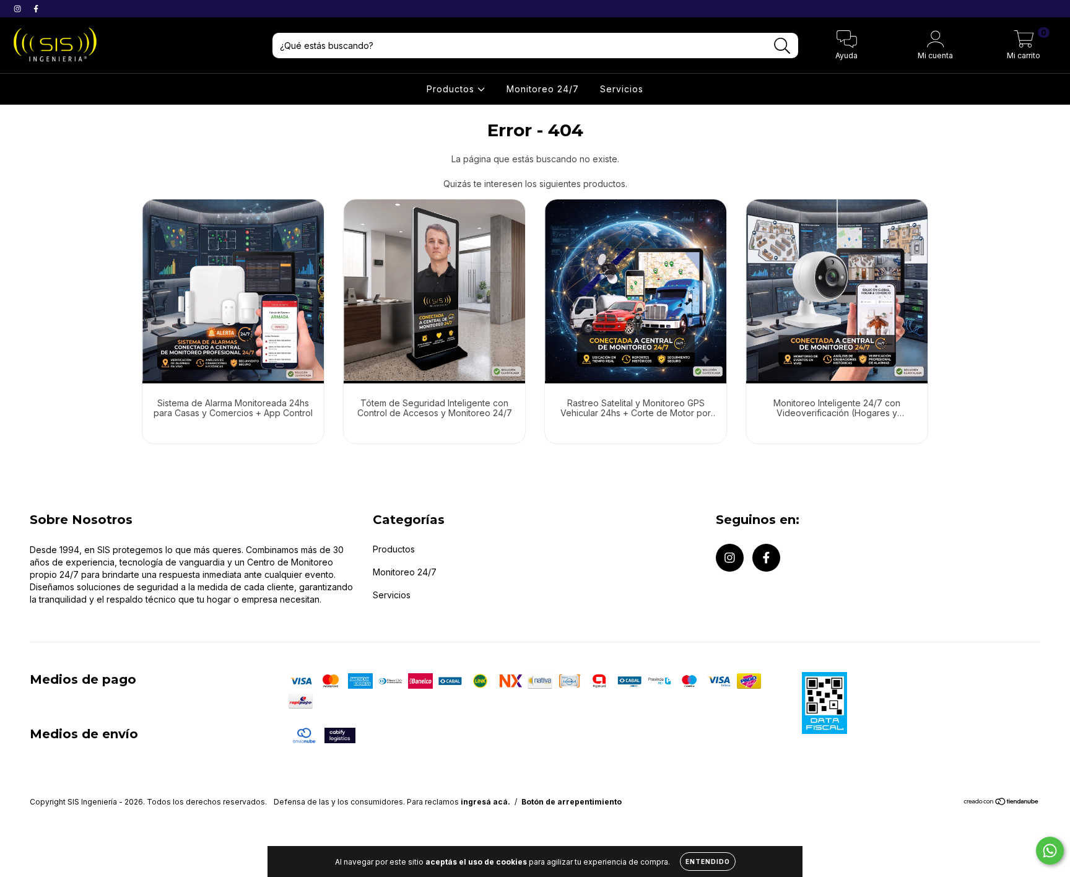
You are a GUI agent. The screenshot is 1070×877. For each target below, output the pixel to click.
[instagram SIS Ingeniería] (18, 8)
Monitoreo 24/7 (543, 89)
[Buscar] (782, 46)
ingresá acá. (485, 801)
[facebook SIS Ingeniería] (36, 8)
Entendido (707, 861)
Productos (452, 89)
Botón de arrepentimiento (571, 801)
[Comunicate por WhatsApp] (1050, 851)
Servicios (621, 89)
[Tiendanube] (1001, 803)
